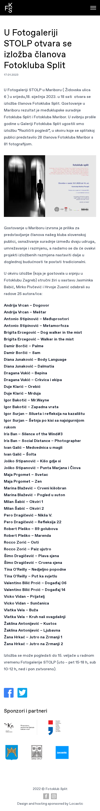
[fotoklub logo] (9, 8)
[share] (9, 693)
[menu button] (93, 8)
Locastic (76, 803)
